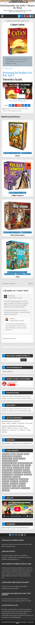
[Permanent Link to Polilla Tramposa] (17, 175)
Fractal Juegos (18, 470)
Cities (17, 277)
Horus (17, 156)
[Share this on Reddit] (19, 105)
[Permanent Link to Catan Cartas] (17, 41)
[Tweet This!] (10, 105)
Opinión (28, 274)
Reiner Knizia (6, 488)
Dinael (10, 296)
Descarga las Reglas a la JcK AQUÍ (17, 74)
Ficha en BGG (8, 68)
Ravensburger (21, 486)
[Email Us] (30, 16)
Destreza (27, 465)
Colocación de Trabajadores (10, 461)
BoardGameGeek (16, 617)
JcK (11, 318)
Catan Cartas (18, 24)
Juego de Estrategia (8, 474)
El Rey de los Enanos (17, 235)
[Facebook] (22, 16)
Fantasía (27, 468)
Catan (10, 109)
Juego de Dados (26, 472)
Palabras (22, 430)
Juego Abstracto (7, 472)
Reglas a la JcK (25, 21)
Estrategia (21, 423)
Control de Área (7, 465)
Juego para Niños (23, 479)
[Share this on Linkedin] (29, 105)
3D (18, 430)
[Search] (33, 16)
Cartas (20, 428)
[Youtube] (27, 16)
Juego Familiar (16, 477)
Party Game (28, 423)
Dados (25, 428)
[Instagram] (24, 16)
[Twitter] (19, 16)
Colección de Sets (7, 459)
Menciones (20, 274)
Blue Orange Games (7, 456)
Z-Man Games (6, 490)
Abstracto (13, 430)
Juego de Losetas (18, 474)
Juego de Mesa (27, 474)
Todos (4, 423)
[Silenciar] (27, 516)
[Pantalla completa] (30, 516)
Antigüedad (20, 454)
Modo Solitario (14, 484)
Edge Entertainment (18, 468)
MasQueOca (5, 484)
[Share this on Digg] (26, 105)
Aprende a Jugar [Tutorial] (14, 21)
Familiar (14, 423)
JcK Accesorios (10, 274)
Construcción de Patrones (25, 463)
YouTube (24, 586)
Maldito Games (14, 481)
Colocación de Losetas (19, 459)
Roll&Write (5, 430)
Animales (13, 454)
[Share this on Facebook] (13, 105)
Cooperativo (16, 465)
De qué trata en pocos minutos (18, 272)
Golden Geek (26, 470)
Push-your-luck (7, 486)
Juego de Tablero (7, 477)
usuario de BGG (13, 588)
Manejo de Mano (24, 481)
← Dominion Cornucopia (8, 283)
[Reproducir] (4, 516)
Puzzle (14, 486)
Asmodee (26, 454)
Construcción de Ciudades (9, 463)
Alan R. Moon (6, 454)
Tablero (9, 428)
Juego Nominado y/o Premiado (10, 479)
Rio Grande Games (15, 488)
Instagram (5, 588)
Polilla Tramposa (17, 195)
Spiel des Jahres (25, 488)
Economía (9, 468)
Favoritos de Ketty (7, 470)
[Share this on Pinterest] (16, 105)
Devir (23, 109)
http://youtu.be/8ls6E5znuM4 (17, 101)
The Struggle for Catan (14, 110)
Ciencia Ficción (17, 456)
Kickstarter (6, 481)
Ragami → (31, 283)
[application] (17, 509)
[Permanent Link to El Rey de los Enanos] (17, 215)
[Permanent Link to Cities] (17, 255)
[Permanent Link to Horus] (17, 136)
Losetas (15, 428)
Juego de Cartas (17, 472)
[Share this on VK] (22, 105)
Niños (8, 423)
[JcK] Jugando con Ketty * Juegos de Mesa (17, 6)
